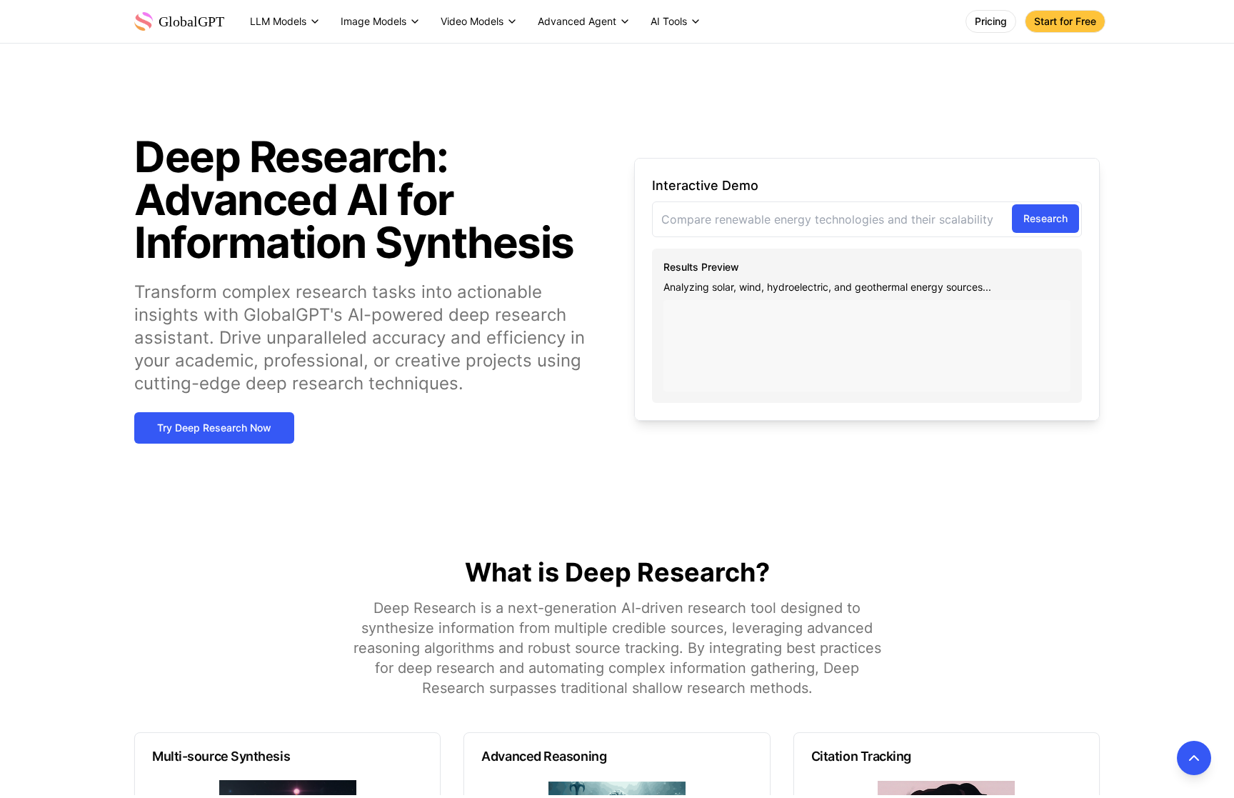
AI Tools (669, 21)
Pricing (991, 21)
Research (1045, 218)
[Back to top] (1194, 758)
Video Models (472, 21)
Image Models (373, 21)
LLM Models (278, 21)
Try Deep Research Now (214, 428)
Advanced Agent (577, 21)
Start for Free (1065, 21)
